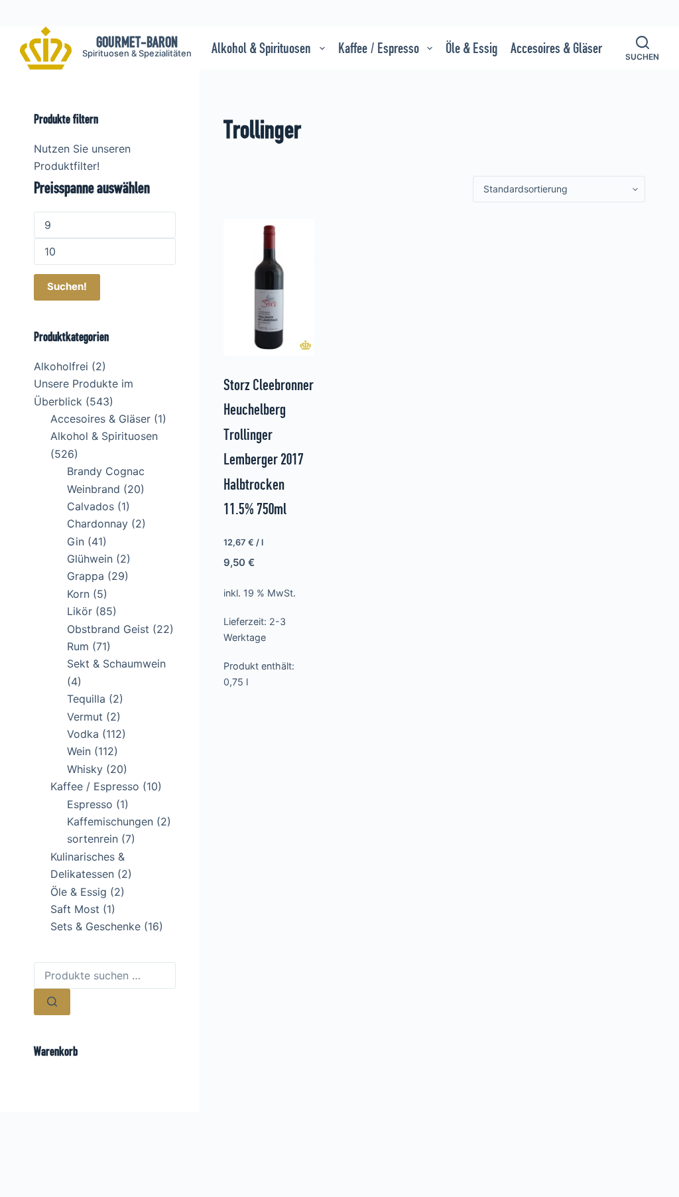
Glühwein (90, 558)
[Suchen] (52, 1002)
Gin (75, 541)
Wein (79, 751)
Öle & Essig (471, 48)
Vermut (85, 716)
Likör (79, 611)
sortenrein (92, 838)
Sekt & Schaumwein (116, 663)
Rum (78, 646)
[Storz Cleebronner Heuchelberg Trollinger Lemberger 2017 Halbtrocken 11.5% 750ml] (268, 287)
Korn (78, 593)
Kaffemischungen (110, 821)
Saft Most (74, 909)
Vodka (83, 733)
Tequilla (86, 698)
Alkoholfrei (61, 366)
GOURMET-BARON (137, 42)
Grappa (85, 576)
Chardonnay (97, 523)
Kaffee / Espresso (378, 48)
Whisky (85, 769)
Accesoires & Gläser (556, 48)
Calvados (90, 506)
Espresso (90, 804)
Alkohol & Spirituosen (261, 48)
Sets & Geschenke (95, 926)
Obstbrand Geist (108, 629)
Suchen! (67, 286)
